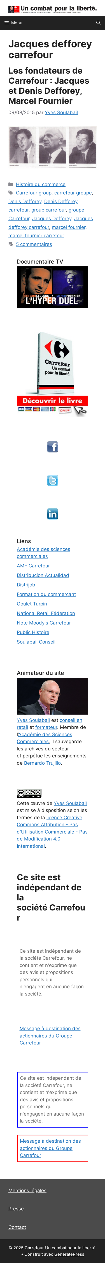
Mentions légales (27, 1190)
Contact (17, 1227)
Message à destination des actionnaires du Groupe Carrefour (50, 1036)
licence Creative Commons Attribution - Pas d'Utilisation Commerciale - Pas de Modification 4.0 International (52, 832)
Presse (16, 1209)
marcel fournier (68, 227)
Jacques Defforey (51, 218)
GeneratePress (69, 1254)
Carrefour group (34, 193)
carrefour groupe (73, 193)
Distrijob (26, 585)
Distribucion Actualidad (43, 575)
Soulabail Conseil (36, 642)
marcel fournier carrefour (36, 235)
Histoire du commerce (41, 184)
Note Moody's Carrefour (44, 623)
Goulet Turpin (32, 604)
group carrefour (48, 210)
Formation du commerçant (46, 594)
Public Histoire (33, 632)
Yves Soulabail (70, 803)
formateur (46, 727)
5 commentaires (34, 244)
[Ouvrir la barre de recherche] (98, 23)
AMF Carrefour (33, 566)
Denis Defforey (24, 201)
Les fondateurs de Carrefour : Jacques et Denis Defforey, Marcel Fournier (48, 85)
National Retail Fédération (46, 613)
